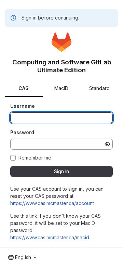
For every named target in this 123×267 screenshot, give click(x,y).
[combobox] (22, 257)
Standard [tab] (99, 88)
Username (22, 106)
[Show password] (107, 144)
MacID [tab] (61, 88)
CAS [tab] (23, 88)
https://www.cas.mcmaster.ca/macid (49, 237)
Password (22, 132)
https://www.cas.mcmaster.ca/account (52, 203)
